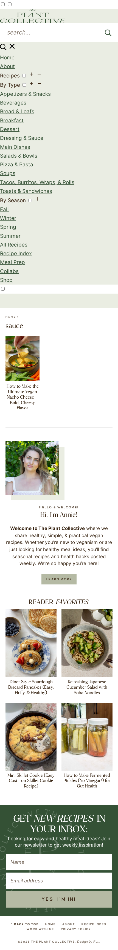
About (7, 66)
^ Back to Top (25, 924)
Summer (10, 236)
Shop (6, 280)
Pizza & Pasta (16, 164)
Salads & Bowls (18, 156)
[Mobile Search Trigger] (8, 48)
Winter (8, 218)
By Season (13, 200)
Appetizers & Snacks (25, 94)
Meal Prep (12, 262)
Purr (96, 941)
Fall (4, 209)
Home (7, 57)
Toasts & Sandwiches (26, 191)
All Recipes (13, 245)
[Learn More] (32, 468)
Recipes (10, 76)
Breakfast (12, 120)
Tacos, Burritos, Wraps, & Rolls (37, 182)
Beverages (13, 103)
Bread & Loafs (17, 111)
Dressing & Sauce (21, 138)
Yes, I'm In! (59, 899)
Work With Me (40, 929)
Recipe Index (16, 253)
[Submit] (108, 32)
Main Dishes (15, 147)
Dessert (9, 129)
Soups (7, 173)
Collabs (9, 271)
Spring (8, 227)
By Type (10, 85)
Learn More (59, 579)
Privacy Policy (76, 929)
